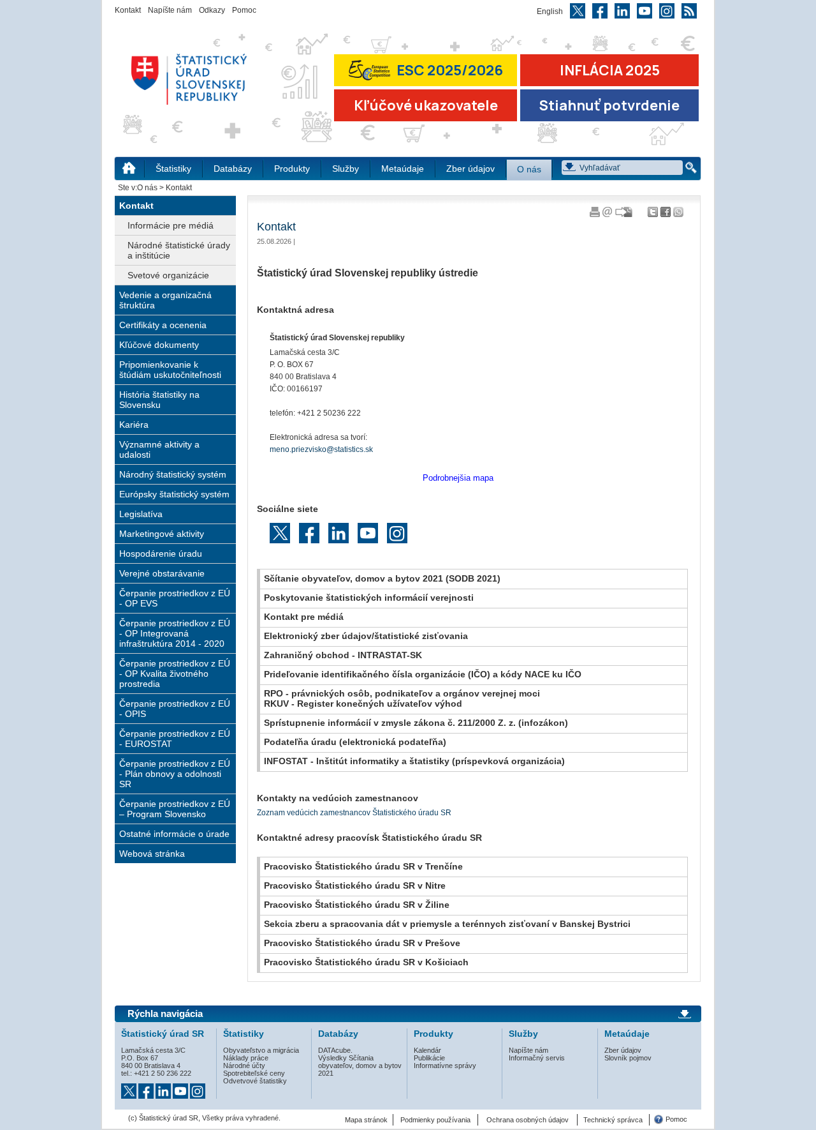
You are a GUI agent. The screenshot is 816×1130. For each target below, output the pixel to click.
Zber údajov (470, 169)
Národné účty (244, 1065)
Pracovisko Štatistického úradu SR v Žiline (356, 905)
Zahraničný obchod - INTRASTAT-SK (343, 655)
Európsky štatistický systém (174, 494)
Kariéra (134, 424)
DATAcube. (335, 1050)
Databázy (233, 169)
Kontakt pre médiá (304, 617)
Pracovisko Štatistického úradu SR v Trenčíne (363, 866)
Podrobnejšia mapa (458, 478)
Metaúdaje (402, 169)
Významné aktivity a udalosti (159, 449)
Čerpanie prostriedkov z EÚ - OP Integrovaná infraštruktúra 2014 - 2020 (174, 633)
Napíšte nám (170, 10)
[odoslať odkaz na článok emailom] (607, 214)
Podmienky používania (435, 1120)
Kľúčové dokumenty (159, 345)
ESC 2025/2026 (450, 70)
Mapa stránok (366, 1120)
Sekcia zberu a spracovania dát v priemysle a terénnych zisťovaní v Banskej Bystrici (447, 924)
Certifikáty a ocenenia (163, 325)
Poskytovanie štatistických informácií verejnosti (369, 597)
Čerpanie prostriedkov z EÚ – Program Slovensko (174, 809)
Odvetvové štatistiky (255, 1081)
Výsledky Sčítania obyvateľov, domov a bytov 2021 (360, 1065)
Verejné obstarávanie (162, 573)
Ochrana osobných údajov (527, 1120)
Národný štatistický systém (172, 474)
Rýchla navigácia (165, 1014)
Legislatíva (141, 514)
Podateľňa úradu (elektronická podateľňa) (355, 742)
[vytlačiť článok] (595, 214)
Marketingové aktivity (161, 534)
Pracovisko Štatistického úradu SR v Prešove (362, 943)
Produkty (292, 169)
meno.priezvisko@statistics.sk (321, 449)
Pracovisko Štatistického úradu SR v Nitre (355, 885)
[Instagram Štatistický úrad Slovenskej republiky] (197, 1087)
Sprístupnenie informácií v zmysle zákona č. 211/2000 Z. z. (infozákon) (416, 723)
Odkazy (212, 10)
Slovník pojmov (628, 1058)
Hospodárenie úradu (160, 553)
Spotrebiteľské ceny (254, 1073)
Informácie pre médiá (170, 225)
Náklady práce (245, 1058)
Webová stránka (152, 853)
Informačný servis (537, 1058)
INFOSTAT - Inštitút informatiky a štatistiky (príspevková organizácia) (414, 761)
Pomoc (244, 10)
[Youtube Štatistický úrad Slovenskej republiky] (181, 1087)
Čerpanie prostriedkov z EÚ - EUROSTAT (174, 738)
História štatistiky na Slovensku (159, 399)
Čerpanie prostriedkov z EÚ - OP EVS (174, 598)
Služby (345, 169)
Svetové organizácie (168, 275)
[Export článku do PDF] (625, 214)
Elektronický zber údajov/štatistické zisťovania (366, 636)
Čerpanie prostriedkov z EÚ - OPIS (174, 708)
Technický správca (613, 1120)
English (550, 11)
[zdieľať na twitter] (654, 214)
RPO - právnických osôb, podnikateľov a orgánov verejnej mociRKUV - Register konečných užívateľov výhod (402, 698)
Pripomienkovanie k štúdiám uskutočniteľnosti (170, 369)
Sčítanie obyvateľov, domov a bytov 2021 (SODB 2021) (382, 578)
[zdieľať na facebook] (666, 214)
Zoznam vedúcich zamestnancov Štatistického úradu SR (354, 812)
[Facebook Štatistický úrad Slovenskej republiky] (147, 1087)
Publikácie (429, 1058)
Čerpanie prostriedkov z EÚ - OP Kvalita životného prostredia (174, 673)
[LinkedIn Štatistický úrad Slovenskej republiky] (164, 1087)
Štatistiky (173, 169)
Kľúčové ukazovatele (426, 105)
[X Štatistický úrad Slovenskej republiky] (129, 1087)
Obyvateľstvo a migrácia (261, 1050)
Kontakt (128, 10)
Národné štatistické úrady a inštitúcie (178, 250)
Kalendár (427, 1050)
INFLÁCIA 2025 (610, 70)
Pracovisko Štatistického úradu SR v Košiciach (366, 962)
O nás (529, 169)
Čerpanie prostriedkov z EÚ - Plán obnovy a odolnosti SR (174, 773)
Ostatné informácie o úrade (174, 834)
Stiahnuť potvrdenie (609, 105)
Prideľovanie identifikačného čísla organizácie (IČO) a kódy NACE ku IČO (422, 674)
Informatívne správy (445, 1065)
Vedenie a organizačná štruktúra (165, 300)
